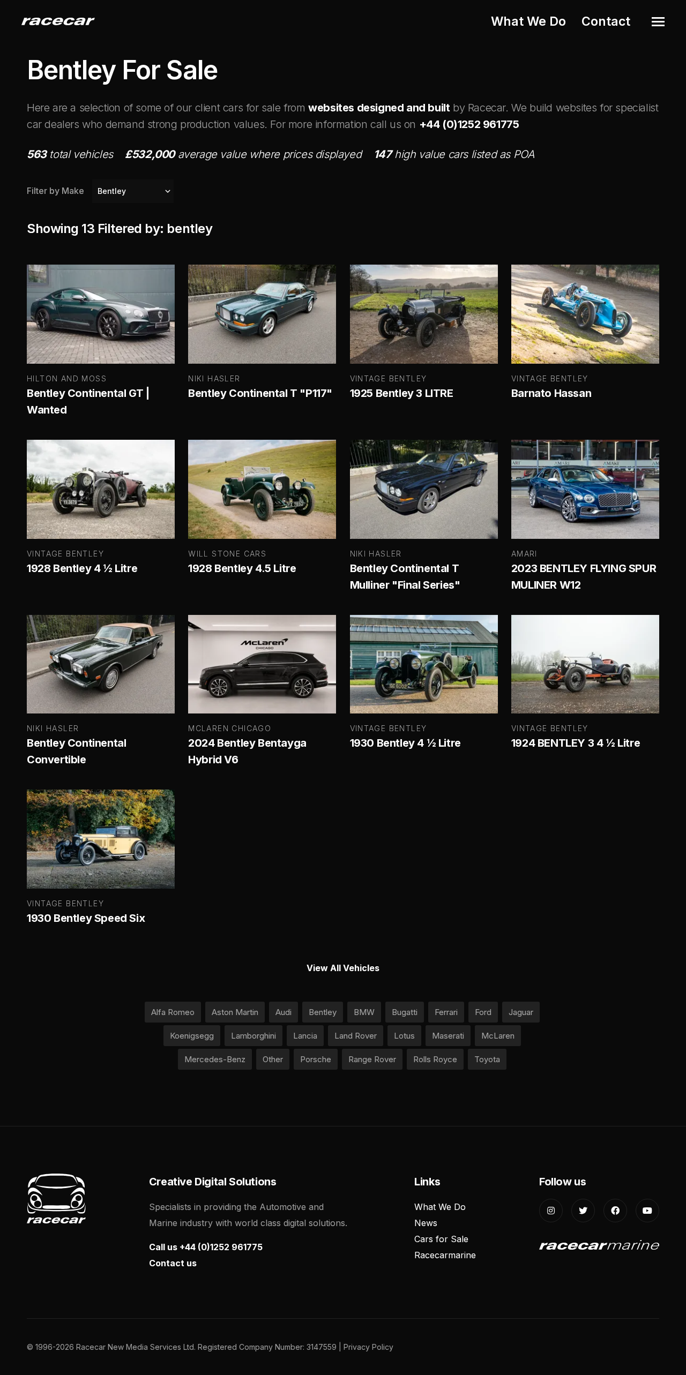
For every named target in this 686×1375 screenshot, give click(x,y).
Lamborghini (253, 1036)
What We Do (528, 21)
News (425, 1223)
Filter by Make (55, 190)
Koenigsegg (192, 1036)
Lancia (305, 1036)
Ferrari (446, 1012)
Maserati (448, 1036)
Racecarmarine (445, 1255)
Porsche (315, 1059)
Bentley (323, 1012)
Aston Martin (235, 1012)
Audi (283, 1012)
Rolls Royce (435, 1059)
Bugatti (404, 1012)
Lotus (404, 1036)
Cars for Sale (441, 1239)
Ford (483, 1012)
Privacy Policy (368, 1346)
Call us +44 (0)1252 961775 (206, 1247)
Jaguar (521, 1012)
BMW (364, 1012)
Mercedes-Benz (214, 1059)
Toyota (487, 1059)
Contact (605, 21)
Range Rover (372, 1059)
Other (273, 1059)
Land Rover (355, 1036)
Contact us (173, 1263)
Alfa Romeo (173, 1012)
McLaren (497, 1036)
